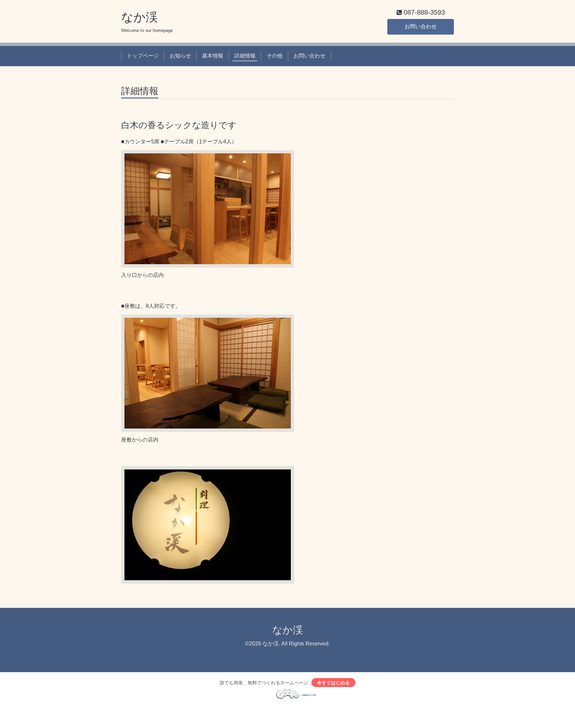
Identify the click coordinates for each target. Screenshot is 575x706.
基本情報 (212, 56)
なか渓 (139, 17)
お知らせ (180, 56)
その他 (275, 56)
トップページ (143, 56)
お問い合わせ (421, 26)
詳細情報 (245, 56)
